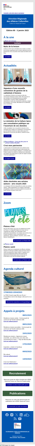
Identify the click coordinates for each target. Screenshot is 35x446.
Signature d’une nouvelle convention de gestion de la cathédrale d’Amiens (15, 90)
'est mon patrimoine (13, 146)
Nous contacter (13, 437)
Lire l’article (7, 56)
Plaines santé (9, 247)
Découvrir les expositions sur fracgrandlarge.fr (19, 302)
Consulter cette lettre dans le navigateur (14, 13)
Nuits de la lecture (11, 46)
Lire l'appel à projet (9, 158)
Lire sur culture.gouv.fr (11, 321)
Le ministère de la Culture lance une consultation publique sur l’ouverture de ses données (17, 123)
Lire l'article (7, 107)
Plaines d (7, 226)
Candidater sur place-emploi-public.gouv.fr (17, 384)
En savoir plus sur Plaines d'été (22, 240)
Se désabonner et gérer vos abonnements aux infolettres (17, 432)
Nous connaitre (21, 437)
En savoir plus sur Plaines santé (22, 260)
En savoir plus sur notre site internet (17, 406)
